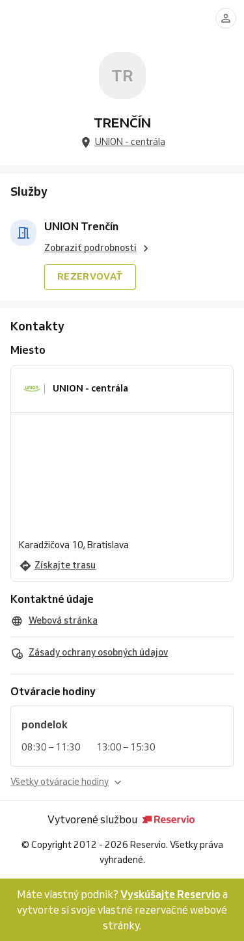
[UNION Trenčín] (23, 233)
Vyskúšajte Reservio (170, 894)
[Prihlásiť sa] (225, 18)
